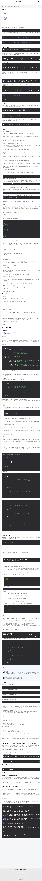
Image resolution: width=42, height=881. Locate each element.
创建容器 (5, 13)
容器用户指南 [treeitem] (10, 6)
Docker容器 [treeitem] (15, 6)
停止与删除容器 (6, 17)
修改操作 (5, 19)
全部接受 (21, 874)
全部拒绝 (21, 877)
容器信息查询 (6, 18)
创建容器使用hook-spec (7, 14)
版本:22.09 (6, 6)
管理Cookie (21, 879)
